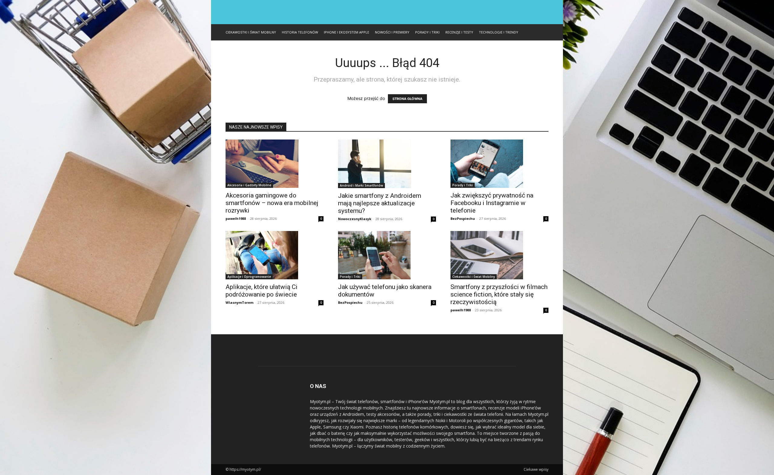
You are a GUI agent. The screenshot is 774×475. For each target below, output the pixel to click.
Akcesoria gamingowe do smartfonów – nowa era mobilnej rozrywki (272, 203)
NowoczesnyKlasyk (354, 219)
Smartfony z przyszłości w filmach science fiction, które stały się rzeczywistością (499, 294)
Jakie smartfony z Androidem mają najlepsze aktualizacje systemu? (379, 203)
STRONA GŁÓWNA (407, 99)
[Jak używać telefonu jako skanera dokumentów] (387, 255)
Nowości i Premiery (392, 32)
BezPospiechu (462, 218)
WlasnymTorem (239, 302)
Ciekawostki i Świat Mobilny (251, 32)
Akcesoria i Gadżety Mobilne (249, 185)
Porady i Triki (427, 32)
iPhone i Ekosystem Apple (346, 32)
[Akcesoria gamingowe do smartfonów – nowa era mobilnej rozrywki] (275, 164)
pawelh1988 (236, 218)
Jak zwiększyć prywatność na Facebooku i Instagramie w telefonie (491, 203)
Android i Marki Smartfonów (361, 185)
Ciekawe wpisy (536, 469)
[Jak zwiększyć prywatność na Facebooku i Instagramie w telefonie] (499, 164)
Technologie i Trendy (498, 32)
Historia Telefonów (300, 32)
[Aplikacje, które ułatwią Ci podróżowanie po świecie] (275, 255)
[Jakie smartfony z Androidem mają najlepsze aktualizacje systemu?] (387, 164)
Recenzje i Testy (459, 32)
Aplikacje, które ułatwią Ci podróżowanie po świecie (262, 290)
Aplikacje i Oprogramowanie (249, 276)
